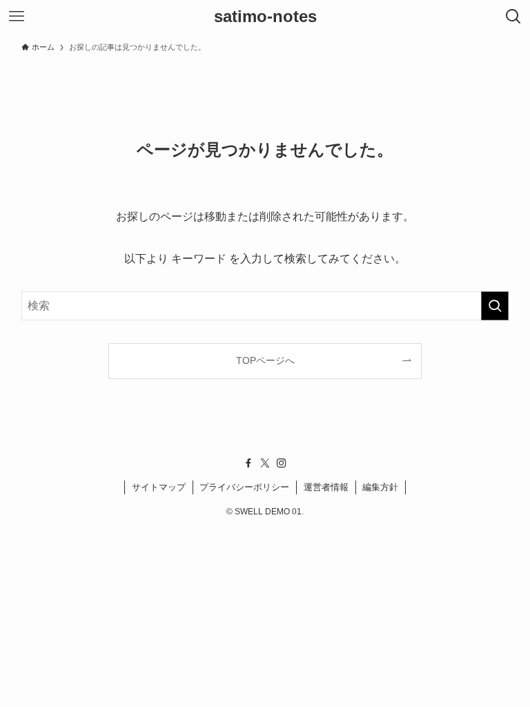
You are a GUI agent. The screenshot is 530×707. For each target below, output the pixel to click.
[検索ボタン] (513, 16)
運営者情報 (326, 487)
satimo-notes (265, 16)
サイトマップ (159, 487)
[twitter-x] (265, 463)
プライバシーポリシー (244, 487)
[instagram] (281, 463)
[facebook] (248, 463)
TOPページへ (265, 360)
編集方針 (380, 487)
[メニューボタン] (16, 16)
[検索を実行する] (495, 305)
